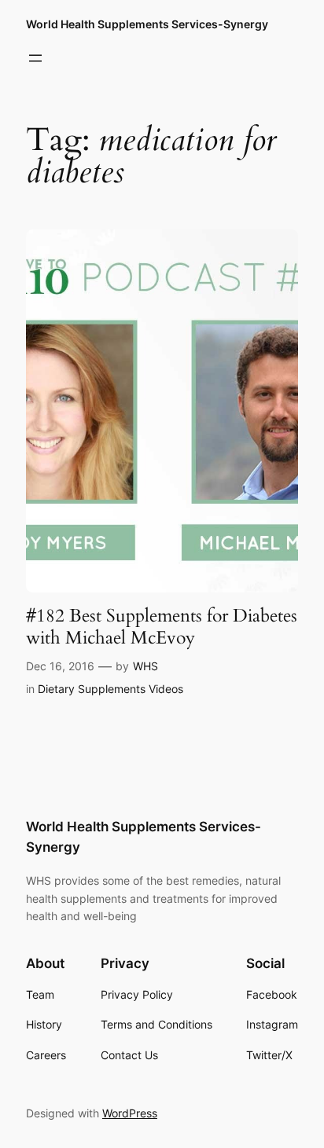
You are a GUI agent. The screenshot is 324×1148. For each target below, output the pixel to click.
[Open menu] (35, 58)
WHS (145, 666)
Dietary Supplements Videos (110, 688)
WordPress (129, 1113)
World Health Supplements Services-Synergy (147, 24)
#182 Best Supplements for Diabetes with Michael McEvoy (161, 626)
